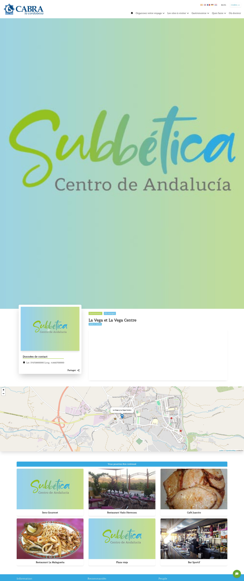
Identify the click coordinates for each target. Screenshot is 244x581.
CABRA (234, 5)
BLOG (223, 5)
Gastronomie (199, 13)
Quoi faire (217, 13)
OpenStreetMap (231, 450)
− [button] (3, 393)
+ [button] (3, 389)
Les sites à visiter (176, 13)
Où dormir (235, 13)
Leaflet (221, 450)
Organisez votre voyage (149, 13)
